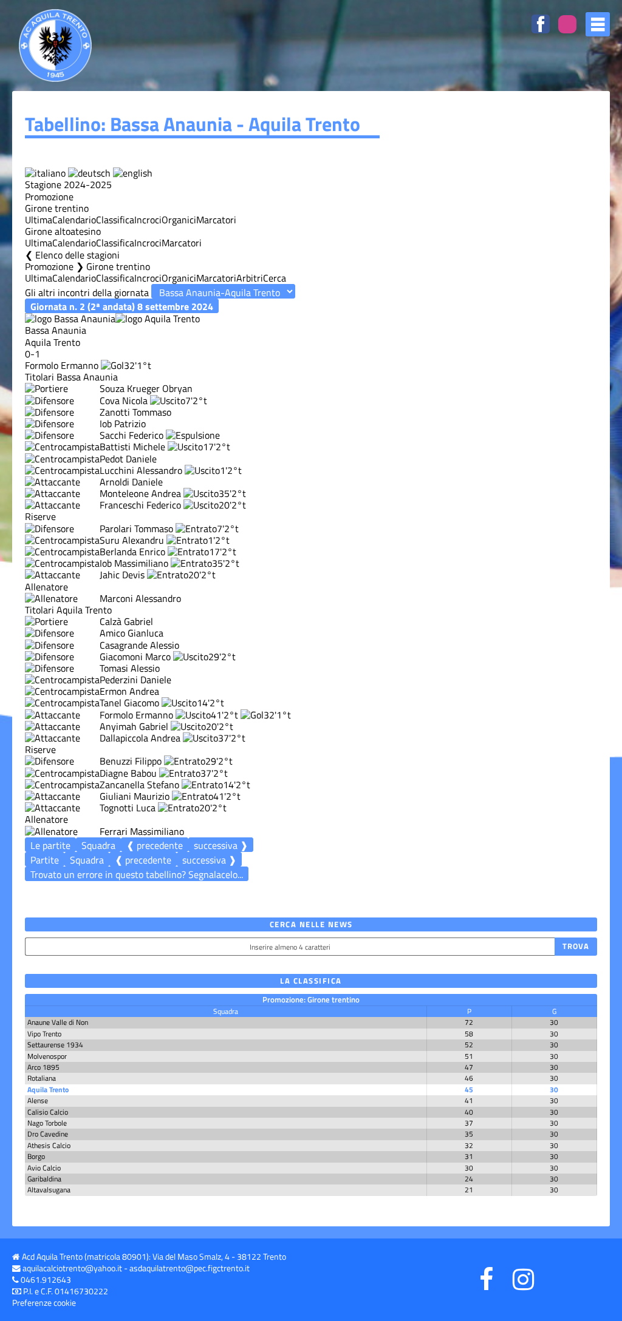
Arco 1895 (43, 1067)
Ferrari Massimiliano (142, 831)
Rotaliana (41, 1078)
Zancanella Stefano (139, 784)
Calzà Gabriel (126, 621)
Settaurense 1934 (55, 1044)
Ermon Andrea (129, 691)
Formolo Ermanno (61, 365)
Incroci (148, 219)
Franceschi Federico (140, 505)
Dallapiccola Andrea (140, 738)
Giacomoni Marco (135, 656)
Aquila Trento (48, 1089)
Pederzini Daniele (135, 679)
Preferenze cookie (44, 1303)
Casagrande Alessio (139, 645)
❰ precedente (154, 845)
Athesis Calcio (48, 1145)
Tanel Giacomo (129, 702)
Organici (179, 219)
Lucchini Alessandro (141, 470)
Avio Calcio (44, 1168)
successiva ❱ (221, 845)
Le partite (50, 845)
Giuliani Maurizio (134, 796)
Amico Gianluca (131, 633)
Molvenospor (47, 1056)
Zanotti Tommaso (135, 412)
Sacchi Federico (131, 435)
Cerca (274, 278)
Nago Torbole (47, 1123)
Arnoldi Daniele (131, 482)
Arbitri (249, 278)
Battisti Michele (132, 446)
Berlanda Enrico (132, 551)
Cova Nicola (124, 400)
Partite (44, 860)
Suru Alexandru (132, 540)
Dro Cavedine (47, 1134)
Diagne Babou (128, 773)
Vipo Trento (44, 1033)
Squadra (98, 845)
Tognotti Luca (128, 807)
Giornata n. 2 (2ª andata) (121, 306)
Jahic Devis (122, 574)
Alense (37, 1100)
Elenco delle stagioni (77, 255)
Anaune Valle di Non (57, 1022)
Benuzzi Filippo (131, 761)
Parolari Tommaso (136, 528)
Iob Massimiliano (134, 563)
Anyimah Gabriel (134, 726)
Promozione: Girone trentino (311, 999)
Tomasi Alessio (130, 668)
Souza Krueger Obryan (146, 388)
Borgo (36, 1156)
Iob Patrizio (123, 423)
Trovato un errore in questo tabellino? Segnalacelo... (136, 874)
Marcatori (216, 219)
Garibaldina (44, 1178)
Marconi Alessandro (140, 598)
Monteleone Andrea (140, 493)
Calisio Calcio (47, 1112)
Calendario (74, 219)
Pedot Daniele (128, 458)
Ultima (38, 219)
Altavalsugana (48, 1189)
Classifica (115, 219)
